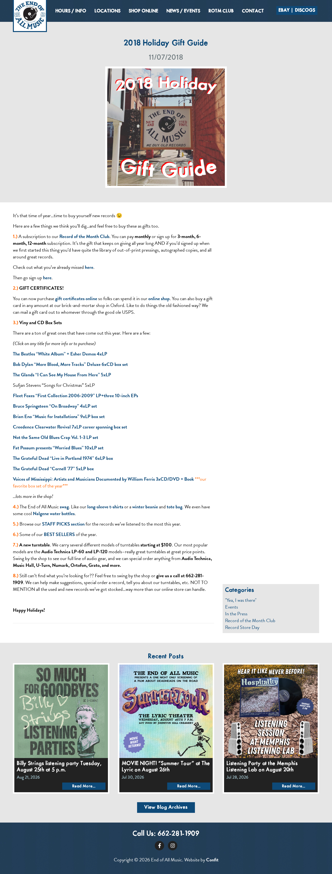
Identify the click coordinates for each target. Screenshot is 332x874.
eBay (284, 10)
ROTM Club (221, 11)
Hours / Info (70, 11)
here (89, 267)
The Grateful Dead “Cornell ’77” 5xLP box (54, 468)
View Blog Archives (166, 807)
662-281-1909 (178, 834)
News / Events (183, 11)
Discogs (305, 10)
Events (231, 606)
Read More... (84, 786)
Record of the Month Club (250, 620)
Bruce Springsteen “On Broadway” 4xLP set (55, 406)
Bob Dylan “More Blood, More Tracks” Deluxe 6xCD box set (70, 364)
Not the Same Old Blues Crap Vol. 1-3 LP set (56, 437)
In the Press (236, 613)
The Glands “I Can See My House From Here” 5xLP (62, 374)
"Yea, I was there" (240, 600)
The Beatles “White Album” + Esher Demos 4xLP (60, 353)
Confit (212, 859)
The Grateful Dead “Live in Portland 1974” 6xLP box (63, 458)
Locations (108, 11)
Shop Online (143, 11)
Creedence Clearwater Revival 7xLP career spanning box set (70, 426)
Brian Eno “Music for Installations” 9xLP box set (59, 416)
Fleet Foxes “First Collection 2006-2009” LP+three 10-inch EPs (75, 395)
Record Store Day (242, 627)
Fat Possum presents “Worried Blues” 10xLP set (58, 447)
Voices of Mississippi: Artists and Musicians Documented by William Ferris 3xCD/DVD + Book (103, 479)
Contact (253, 11)
